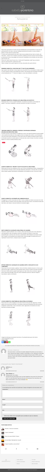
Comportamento (18, 17)
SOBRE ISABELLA (20, 459)
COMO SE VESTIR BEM (21, 461)
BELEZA (18, 463)
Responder (42, 370)
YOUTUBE (22, 1)
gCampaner (35, 469)
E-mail (4, 404)
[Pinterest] (7, 342)
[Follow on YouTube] (37, 449)
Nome (4, 399)
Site (3, 410)
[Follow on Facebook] (16, 449)
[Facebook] (3, 342)
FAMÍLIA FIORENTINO (36, 461)
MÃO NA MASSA (35, 463)
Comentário (5, 389)
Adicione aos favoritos (35, 345)
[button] (1, 8)
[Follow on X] (27, 449)
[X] (5, 342)
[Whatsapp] (9, 342)
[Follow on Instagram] (6, 449)
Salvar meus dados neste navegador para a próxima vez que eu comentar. (21, 415)
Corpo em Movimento (26, 17)
